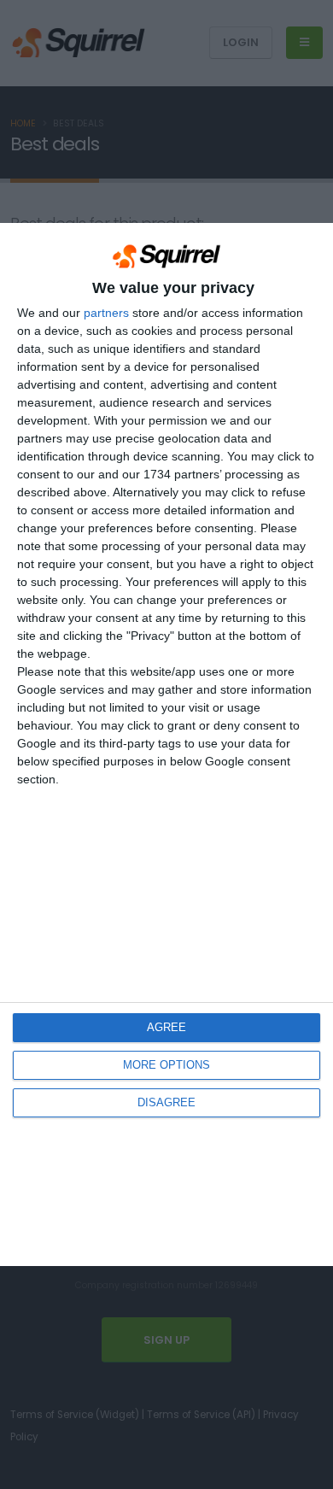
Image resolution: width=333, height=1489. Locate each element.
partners (106, 313)
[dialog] (166, 744)
